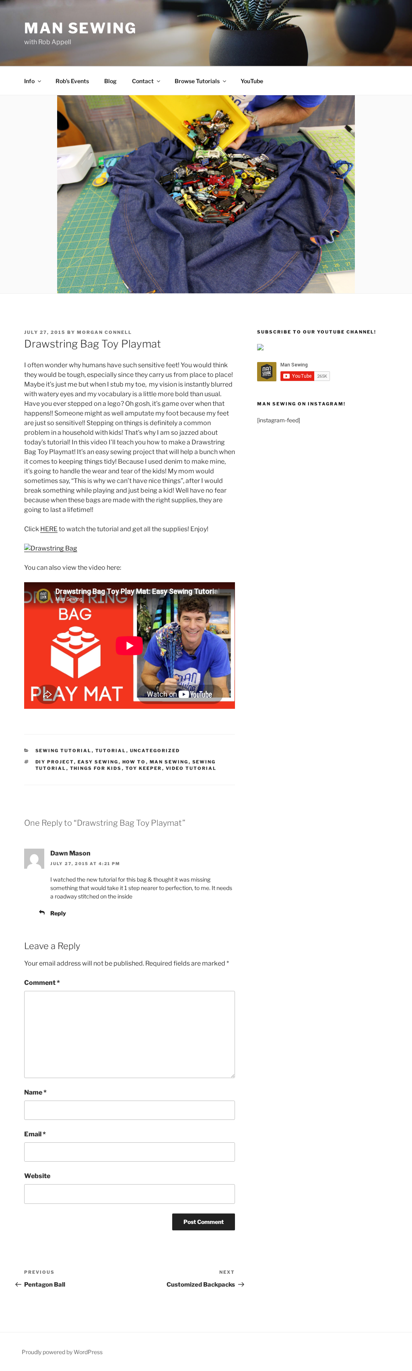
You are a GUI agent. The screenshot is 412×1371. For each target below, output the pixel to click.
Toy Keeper (144, 768)
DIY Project (54, 762)
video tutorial (191, 768)
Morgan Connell (104, 332)
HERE (49, 529)
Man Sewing (80, 28)
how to (134, 762)
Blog (110, 81)
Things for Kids (96, 768)
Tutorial (110, 750)
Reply (58, 913)
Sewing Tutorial (63, 750)
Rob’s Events (72, 81)
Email (35, 1134)
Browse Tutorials (197, 81)
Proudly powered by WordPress (62, 1351)
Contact (143, 81)
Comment (42, 982)
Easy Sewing (98, 762)
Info (29, 81)
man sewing (169, 762)
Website (37, 1176)
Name (35, 1092)
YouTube (252, 81)
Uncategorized (155, 750)
